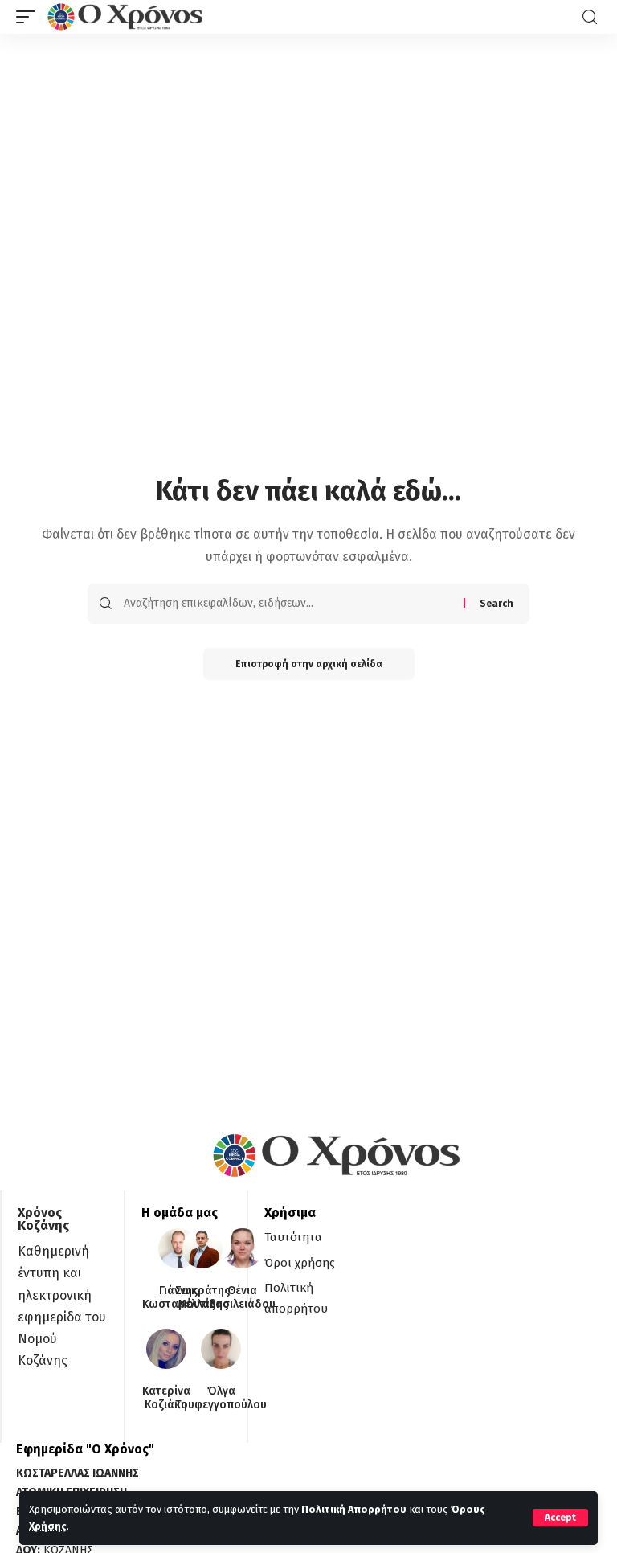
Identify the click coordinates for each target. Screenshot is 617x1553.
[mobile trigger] (29, 17)
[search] (589, 17)
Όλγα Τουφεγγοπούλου (221, 1398)
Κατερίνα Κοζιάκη (166, 1398)
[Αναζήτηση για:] (288, 604)
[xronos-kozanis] (126, 17)
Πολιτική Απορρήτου (354, 1509)
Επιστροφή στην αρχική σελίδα (308, 664)
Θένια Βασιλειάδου (242, 1298)
